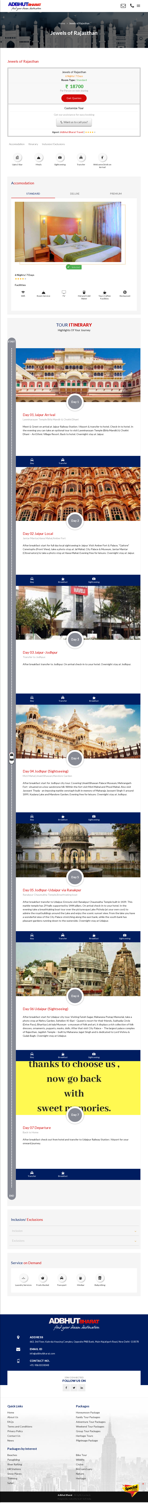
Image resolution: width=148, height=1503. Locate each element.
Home (62, 23)
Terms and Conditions (19, 1426)
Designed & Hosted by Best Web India (74, 1498)
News (10, 1440)
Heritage (81, 1478)
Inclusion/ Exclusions (53, 144)
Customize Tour (74, 108)
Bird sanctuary (84, 1469)
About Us (12, 1417)
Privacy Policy (15, 1431)
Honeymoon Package (88, 1412)
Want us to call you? (75, 122)
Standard (33, 193)
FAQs (10, 1421)
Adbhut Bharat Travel (71, 132)
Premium (116, 193)
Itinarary (33, 144)
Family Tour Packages (88, 1417)
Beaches (12, 1455)
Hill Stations (14, 1469)
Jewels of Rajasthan (79, 23)
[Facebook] (66, 1387)
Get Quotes (74, 98)
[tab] (74, 1231)
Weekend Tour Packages (90, 1426)
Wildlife (80, 1459)
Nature (80, 1473)
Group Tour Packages (88, 1431)
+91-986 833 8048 (39, 1365)
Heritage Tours (84, 1435)
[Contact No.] (132, 6)
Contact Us (13, 1435)
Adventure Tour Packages (91, 1421)
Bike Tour (81, 1455)
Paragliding (13, 1459)
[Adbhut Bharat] (24, 5)
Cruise (79, 1464)
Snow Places (14, 1473)
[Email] (123, 6)
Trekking (12, 1478)
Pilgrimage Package (87, 1440)
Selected (76, 267)
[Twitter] (74, 1387)
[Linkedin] (81, 1387)
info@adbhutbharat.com (42, 1353)
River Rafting (14, 1464)
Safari (10, 1483)
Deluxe (75, 193)
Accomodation (17, 144)
